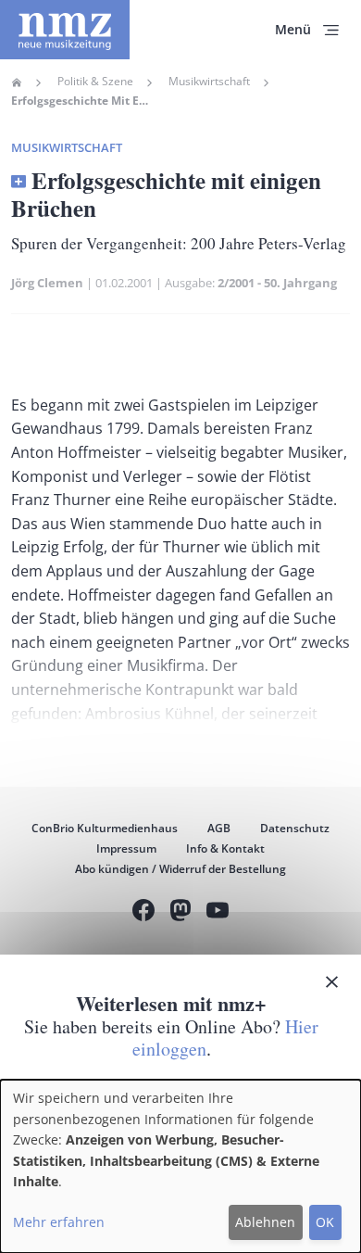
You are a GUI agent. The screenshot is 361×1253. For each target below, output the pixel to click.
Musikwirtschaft (209, 81)
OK (325, 1222)
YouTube (217, 912)
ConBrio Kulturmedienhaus (104, 828)
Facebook (143, 912)
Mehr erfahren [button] (59, 1222)
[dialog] (180, 1166)
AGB (218, 828)
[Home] (65, 29)
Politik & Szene (95, 81)
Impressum (126, 848)
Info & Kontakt (225, 848)
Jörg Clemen (47, 282)
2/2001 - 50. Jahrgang (277, 282)
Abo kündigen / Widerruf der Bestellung (180, 869)
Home (16, 82)
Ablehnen (265, 1222)
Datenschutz (295, 828)
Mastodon (180, 912)
